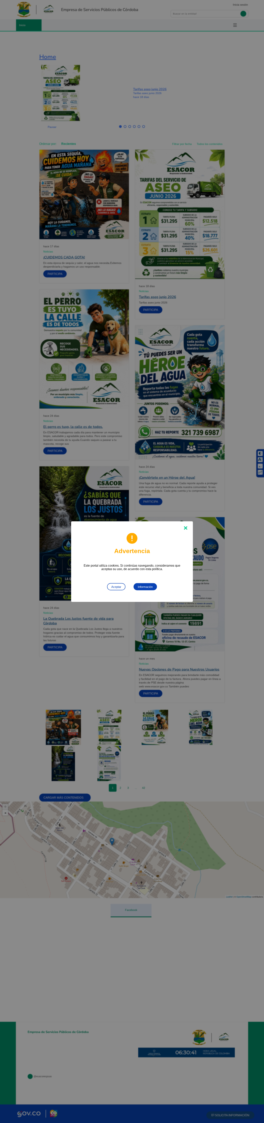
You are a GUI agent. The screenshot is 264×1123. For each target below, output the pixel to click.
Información (145, 586)
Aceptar (116, 586)
